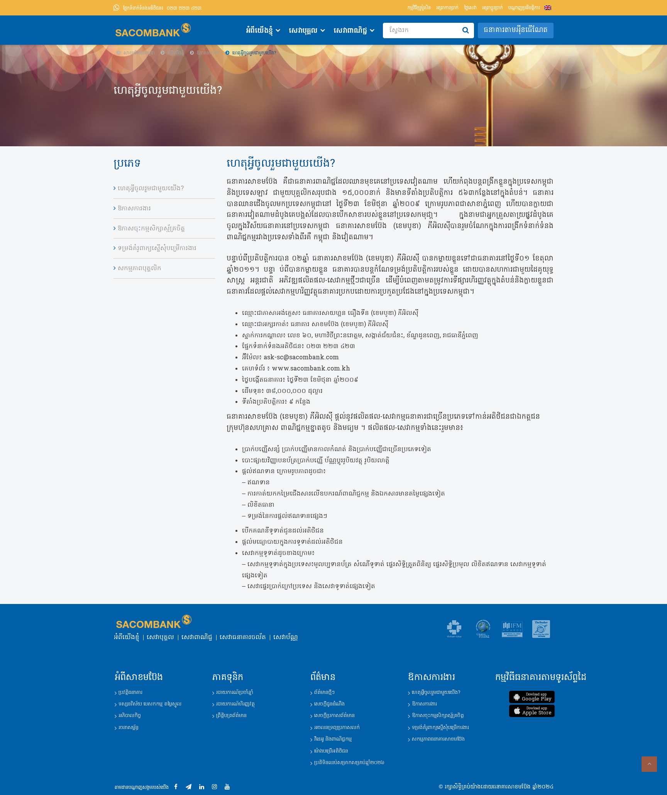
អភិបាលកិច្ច (130, 715)
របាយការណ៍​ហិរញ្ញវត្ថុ (235, 704)
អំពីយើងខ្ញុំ (259, 31)
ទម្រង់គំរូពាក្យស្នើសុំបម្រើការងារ (157, 248)
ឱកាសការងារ (134, 208)
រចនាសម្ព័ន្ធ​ (129, 727)
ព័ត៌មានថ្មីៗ (324, 692)
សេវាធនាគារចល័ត (243, 637)
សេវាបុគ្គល (303, 31)
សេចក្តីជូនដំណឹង (329, 704)
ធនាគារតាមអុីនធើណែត (516, 30)
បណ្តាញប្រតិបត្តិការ (524, 8)
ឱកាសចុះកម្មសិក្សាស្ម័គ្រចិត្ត (151, 228)
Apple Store (537, 711)
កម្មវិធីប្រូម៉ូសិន (419, 8)
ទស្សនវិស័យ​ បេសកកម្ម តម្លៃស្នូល (150, 704)
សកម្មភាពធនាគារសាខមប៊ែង (438, 739)
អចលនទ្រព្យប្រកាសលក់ (337, 727)
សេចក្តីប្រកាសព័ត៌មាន (334, 715)
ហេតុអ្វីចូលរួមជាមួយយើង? (151, 188)
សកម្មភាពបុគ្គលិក (139, 268)
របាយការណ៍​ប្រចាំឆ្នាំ (234, 692)
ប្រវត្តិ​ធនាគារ (130, 692)
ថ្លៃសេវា (470, 8)
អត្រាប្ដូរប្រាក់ (492, 8)
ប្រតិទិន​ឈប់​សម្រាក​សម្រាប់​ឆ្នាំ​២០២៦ (349, 762)
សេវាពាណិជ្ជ (350, 31)
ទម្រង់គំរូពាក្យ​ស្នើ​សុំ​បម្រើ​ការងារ (440, 727)
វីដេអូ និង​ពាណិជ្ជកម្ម (333, 739)
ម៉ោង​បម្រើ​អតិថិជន (331, 751)
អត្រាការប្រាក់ (447, 8)
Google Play (537, 697)
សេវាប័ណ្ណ (285, 637)
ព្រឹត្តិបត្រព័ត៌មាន (231, 715)
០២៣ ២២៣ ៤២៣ (162, 8)
